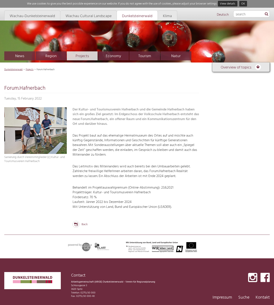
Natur (176, 56)
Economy (113, 56)
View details (227, 3)
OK (243, 3)
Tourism (144, 56)
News (19, 56)
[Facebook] (265, 278)
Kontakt (263, 297)
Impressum (222, 297)
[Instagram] (252, 278)
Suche (243, 297)
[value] (266, 14)
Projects (82, 56)
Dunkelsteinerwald (13, 69)
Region (51, 56)
